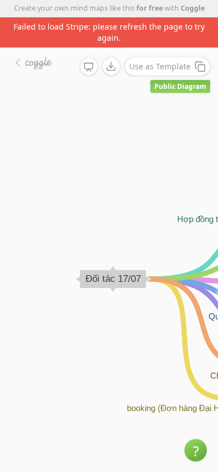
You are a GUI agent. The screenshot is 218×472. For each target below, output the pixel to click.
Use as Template (160, 66)
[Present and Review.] (89, 67)
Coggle (193, 8)
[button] (195, 450)
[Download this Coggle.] (111, 66)
